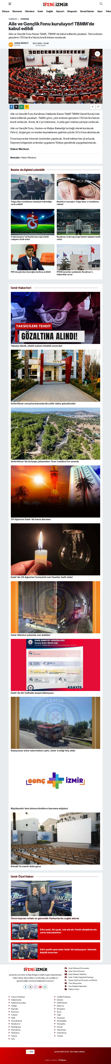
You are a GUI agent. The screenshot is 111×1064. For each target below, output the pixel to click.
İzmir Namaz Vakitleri (77, 974)
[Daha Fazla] (27, 107)
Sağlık (49, 11)
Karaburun (15, 1024)
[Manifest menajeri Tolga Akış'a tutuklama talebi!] (78, 187)
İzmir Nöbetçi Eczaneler (78, 968)
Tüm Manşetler (75, 983)
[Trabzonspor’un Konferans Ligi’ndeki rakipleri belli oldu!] (32, 222)
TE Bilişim (62, 1060)
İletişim (60, 1000)
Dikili (13, 1018)
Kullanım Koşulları (18, 1003)
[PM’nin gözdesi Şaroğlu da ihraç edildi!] (32, 257)
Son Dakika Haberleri (77, 986)
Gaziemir (61, 1018)
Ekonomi (17, 11)
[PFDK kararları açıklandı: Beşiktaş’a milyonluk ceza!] (78, 257)
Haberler (13, 19)
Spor (99, 11)
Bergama (61, 1009)
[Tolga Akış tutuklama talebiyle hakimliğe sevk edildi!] (32, 187)
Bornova (15, 1012)
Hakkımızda (16, 1000)
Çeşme (14, 1015)
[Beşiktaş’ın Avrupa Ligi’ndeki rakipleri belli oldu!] (78, 222)
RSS (31, 1052)
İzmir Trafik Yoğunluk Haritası (80, 977)
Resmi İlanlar (87, 11)
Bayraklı (14, 1009)
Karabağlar (62, 1021)
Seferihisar (61, 1033)
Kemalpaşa (16, 1027)
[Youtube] (40, 987)
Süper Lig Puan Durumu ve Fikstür (82, 980)
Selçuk (14, 1036)
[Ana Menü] (10, 4)
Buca (59, 1012)
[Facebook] (25, 987)
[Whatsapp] (45, 987)
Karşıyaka (61, 1024)
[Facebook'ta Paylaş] (11, 107)
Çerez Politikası (18, 997)
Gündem (29, 11)
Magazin (72, 11)
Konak (59, 1027)
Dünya (5, 11)
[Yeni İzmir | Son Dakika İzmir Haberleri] (55, 4)
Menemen (61, 1030)
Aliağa (14, 1006)
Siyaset (60, 11)
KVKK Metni (62, 1003)
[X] (30, 987)
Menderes (16, 1030)
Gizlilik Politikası (64, 997)
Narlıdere (15, 1033)
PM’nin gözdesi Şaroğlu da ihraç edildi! (31, 272)
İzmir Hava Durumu (76, 971)
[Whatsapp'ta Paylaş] (21, 107)
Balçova (60, 1006)
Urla (13, 1039)
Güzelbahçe (16, 1021)
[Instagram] (35, 987)
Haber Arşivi (73, 989)
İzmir (40, 11)
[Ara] (101, 4)
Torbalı (60, 1036)
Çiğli (59, 1015)
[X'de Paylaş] (16, 107)
